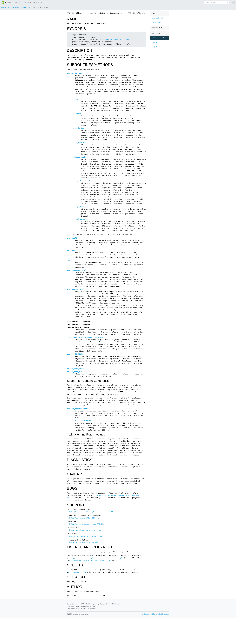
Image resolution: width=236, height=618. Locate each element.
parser (75, 99)
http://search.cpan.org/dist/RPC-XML (85, 530)
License (166, 614)
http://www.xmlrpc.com (77, 572)
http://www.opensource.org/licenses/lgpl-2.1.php (90, 560)
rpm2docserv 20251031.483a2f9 (152, 614)
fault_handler (79, 142)
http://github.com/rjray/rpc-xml (83, 542)
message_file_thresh (81, 181)
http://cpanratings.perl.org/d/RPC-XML (86, 524)
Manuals (6, 7)
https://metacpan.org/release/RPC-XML (86, 536)
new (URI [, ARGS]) (75, 73)
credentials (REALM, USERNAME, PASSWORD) (85, 337)
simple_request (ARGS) (76, 270)
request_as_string (80, 219)
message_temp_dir (80, 207)
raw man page (156, 22)
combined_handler (80, 157)
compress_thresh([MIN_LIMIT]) (80, 421)
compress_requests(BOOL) (77, 409)
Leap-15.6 (155, 47)
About (25, 2)
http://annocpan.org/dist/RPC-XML (84, 518)
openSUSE (18, 2)
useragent (77, 113)
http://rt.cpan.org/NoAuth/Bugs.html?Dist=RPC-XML (91, 512)
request (70, 260)
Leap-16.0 (155, 42)
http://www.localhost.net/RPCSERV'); (116, 39)
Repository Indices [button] (34, 2)
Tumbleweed (15, 7)
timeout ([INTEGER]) (75, 354)
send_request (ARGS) (75, 289)
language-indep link (158, 18)
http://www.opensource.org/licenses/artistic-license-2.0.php (96, 558)
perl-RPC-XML (26, 7)
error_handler (79, 128)
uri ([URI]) (72, 238)
